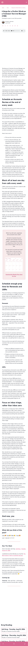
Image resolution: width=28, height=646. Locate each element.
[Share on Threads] (10, 26)
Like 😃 (9, 535)
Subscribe (7, 537)
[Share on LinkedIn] (13, 26)
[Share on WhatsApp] (17, 26)
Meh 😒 (13, 535)
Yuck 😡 (18, 535)
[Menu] (26, 2)
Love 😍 (4, 535)
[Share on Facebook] (5, 26)
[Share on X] (8, 26)
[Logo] (2, 2)
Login (3, 537)
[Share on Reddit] (15, 26)
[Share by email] (3, 26)
